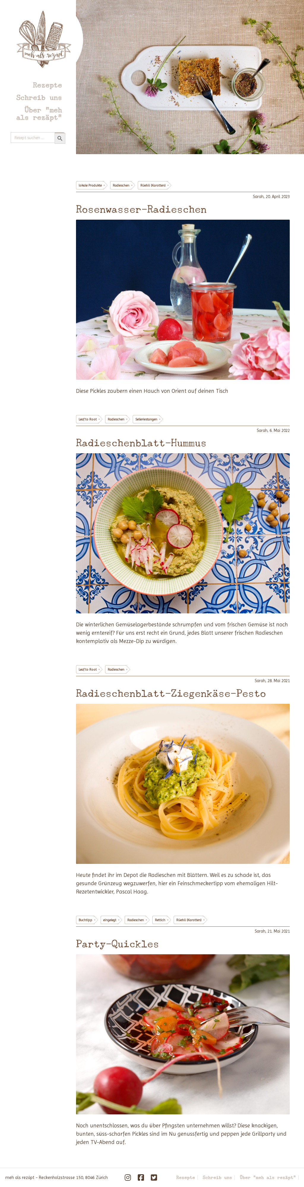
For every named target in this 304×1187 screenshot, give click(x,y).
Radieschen (121, 185)
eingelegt (109, 920)
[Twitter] (154, 1177)
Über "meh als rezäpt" (39, 113)
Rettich (160, 920)
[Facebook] (141, 1177)
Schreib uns (39, 97)
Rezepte (47, 85)
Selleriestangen (146, 419)
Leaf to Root (88, 419)
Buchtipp (85, 920)
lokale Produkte (90, 185)
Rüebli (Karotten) (153, 185)
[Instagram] (128, 1177)
